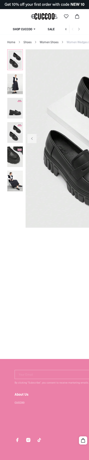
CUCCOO (19, 402)
